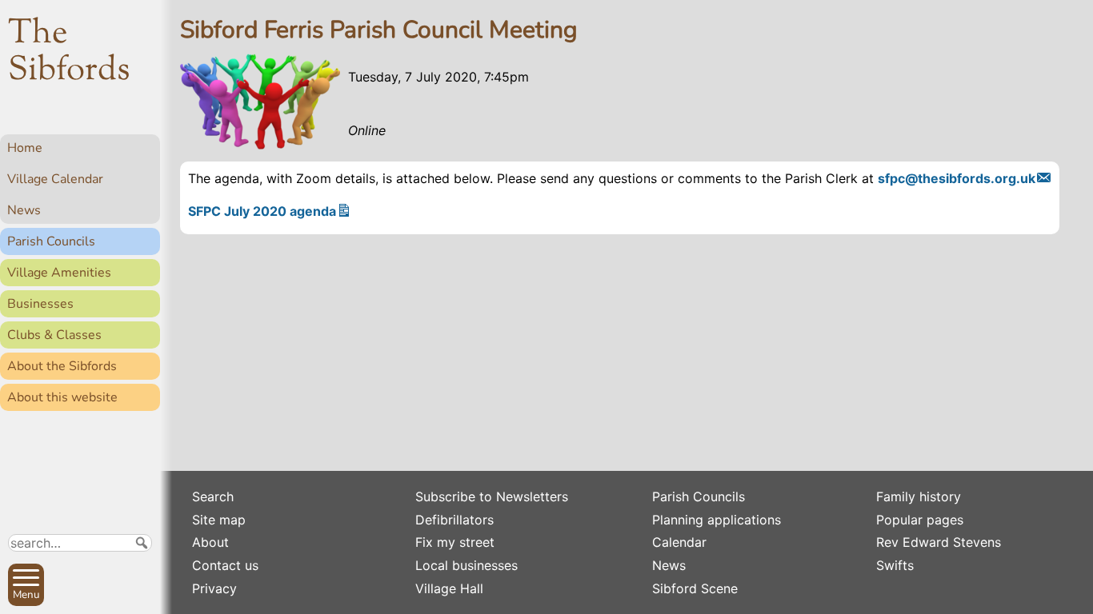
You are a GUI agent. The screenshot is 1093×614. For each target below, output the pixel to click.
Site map (219, 520)
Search (213, 496)
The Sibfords (69, 52)
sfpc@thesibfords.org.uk (956, 178)
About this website (62, 397)
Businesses (40, 304)
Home (24, 148)
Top (140, 595)
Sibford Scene (695, 588)
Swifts (895, 565)
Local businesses (466, 565)
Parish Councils (51, 241)
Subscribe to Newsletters (491, 496)
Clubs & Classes (54, 335)
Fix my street (454, 542)
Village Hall (449, 588)
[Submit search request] (142, 543)
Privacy (214, 588)
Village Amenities (59, 272)
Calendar (679, 542)
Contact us (225, 565)
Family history (918, 496)
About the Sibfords (62, 366)
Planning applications (716, 520)
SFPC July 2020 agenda (262, 211)
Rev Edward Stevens (938, 542)
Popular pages (919, 520)
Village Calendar (55, 179)
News (24, 210)
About (210, 542)
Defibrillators (454, 520)
